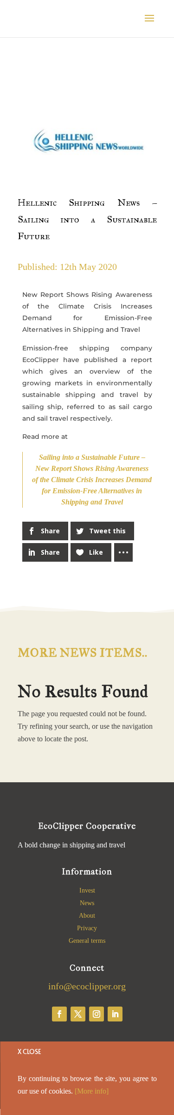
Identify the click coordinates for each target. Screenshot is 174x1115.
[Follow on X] (78, 1014)
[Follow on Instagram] (96, 1014)
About (87, 915)
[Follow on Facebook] (59, 1014)
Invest (87, 890)
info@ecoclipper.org (87, 986)
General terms (87, 940)
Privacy (87, 928)
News (87, 903)
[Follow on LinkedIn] (115, 1014)
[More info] (92, 1091)
